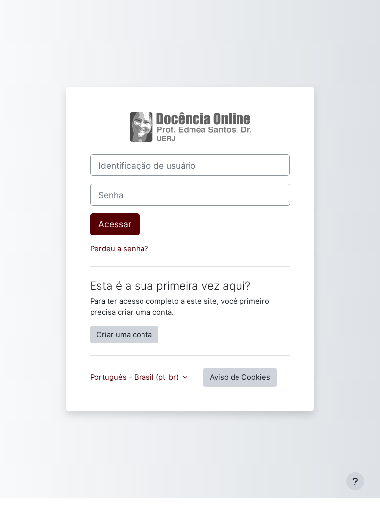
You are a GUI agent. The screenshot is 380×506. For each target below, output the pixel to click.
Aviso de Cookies (240, 377)
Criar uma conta (124, 334)
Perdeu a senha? (119, 248)
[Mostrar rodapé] (355, 481)
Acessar (114, 224)
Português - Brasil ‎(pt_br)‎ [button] (135, 377)
